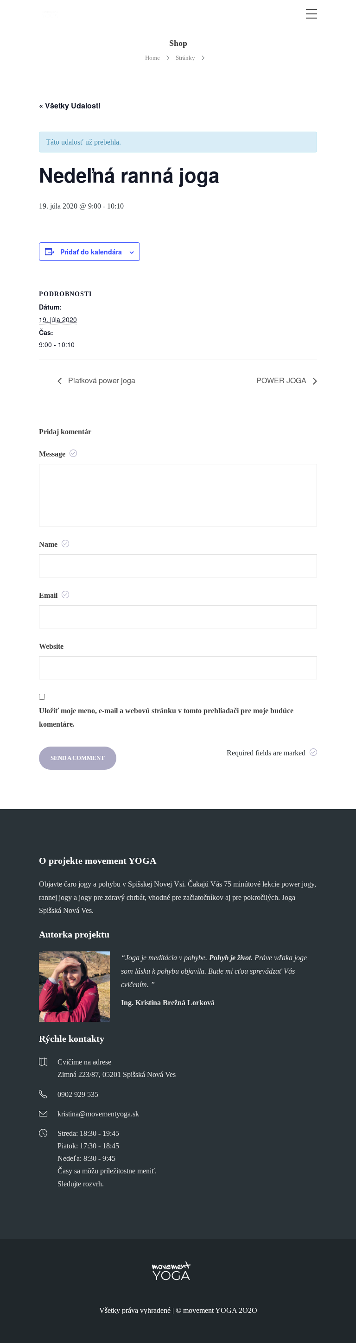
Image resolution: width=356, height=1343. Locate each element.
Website (51, 646)
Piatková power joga (100, 380)
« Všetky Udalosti (69, 105)
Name (49, 544)
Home (152, 57)
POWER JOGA (282, 380)
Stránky (185, 57)
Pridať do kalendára (91, 251)
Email (49, 595)
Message (53, 454)
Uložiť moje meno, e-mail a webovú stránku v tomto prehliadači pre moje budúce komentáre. (166, 717)
